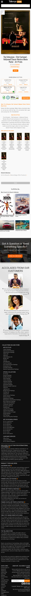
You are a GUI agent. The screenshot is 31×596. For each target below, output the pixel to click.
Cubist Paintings (7, 349)
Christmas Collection (8, 404)
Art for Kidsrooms (7, 426)
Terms (2, 578)
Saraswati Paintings (8, 384)
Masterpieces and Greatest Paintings (12, 399)
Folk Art (5, 360)
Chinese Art (6, 393)
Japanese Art (6, 389)
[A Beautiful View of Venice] (22, 224)
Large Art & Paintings (8, 409)
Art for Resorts (5, 175)
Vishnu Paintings (7, 380)
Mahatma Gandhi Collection (9, 386)
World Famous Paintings (9, 395)
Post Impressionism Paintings (10, 364)
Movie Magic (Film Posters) (18, 175)
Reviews (3, 575)
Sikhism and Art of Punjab (9, 412)
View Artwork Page (15, 66)
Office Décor (6, 438)
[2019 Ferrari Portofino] (7, 225)
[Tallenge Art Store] (15, 1)
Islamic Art (5, 354)
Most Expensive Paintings (9, 401)
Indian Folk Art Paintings (9, 402)
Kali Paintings (6, 415)
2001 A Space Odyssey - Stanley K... (6, 217)
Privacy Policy (4, 581)
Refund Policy (4, 577)
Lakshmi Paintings (7, 383)
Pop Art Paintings (7, 363)
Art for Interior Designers (9, 441)
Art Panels (5, 373)
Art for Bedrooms (7, 423)
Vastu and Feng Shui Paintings (10, 416)
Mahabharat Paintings (8, 398)
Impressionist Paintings (8, 352)
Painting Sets (6, 407)
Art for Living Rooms (8, 421)
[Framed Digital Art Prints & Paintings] (24, 502)
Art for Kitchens (7, 424)
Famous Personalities (8, 410)
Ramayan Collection (8, 406)
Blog (2, 589)
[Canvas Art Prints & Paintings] (19, 488)
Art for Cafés (6, 432)
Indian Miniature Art (7, 357)
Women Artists (6, 396)
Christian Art (6, 392)
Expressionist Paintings (8, 350)
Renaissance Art (7, 366)
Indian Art (5, 355)
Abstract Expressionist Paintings (11, 369)
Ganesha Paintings (7, 381)
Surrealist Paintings (7, 367)
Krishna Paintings (7, 375)
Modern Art (6, 358)
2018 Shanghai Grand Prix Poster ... (21, 215)
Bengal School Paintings (9, 390)
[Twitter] (22, 584)
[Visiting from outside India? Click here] (9, 447)
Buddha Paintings (7, 377)
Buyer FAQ (3, 573)
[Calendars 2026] (11, 465)
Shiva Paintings (6, 378)
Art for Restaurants (7, 429)
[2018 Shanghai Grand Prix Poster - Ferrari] (22, 204)
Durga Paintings (7, 413)
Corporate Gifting (7, 439)
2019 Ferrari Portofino (5, 231)
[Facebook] (25, 584)
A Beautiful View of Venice (21, 230)
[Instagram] (27, 584)
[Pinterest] (29, 584)
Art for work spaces (8, 433)
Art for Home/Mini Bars (8, 427)
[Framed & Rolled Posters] (17, 478)
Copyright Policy (5, 580)
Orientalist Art (6, 361)
